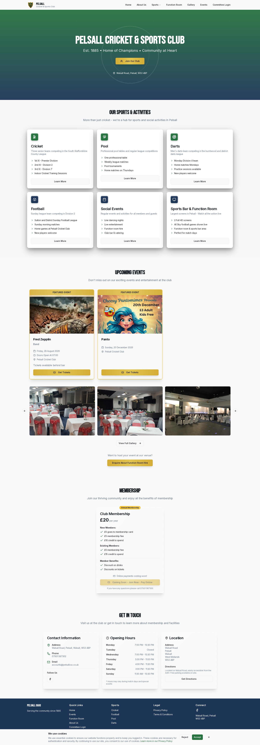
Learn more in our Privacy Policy (156, 741)
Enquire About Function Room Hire (130, 463)
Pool (113, 718)
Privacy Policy (160, 710)
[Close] (209, 737)
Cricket (114, 710)
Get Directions (189, 679)
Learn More (60, 181)
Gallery (191, 4)
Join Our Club (132, 61)
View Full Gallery (127, 443)
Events (203, 4)
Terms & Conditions (163, 714)
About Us (141, 4)
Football (115, 714)
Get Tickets (64, 372)
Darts (113, 723)
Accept (197, 737)
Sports (155, 4)
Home (128, 4)
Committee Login (222, 4)
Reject (185, 737)
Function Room (174, 4)
